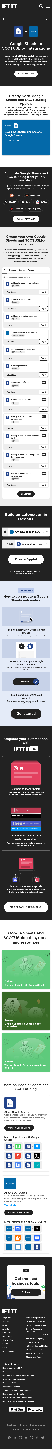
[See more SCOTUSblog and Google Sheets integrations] (33, 1247)
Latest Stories (10, 1364)
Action (16, 286)
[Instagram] (20, 1437)
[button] (48, 6)
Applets (5, 1329)
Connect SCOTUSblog (18, 1212)
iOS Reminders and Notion (37, 1346)
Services (5, 1321)
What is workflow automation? (15, 1379)
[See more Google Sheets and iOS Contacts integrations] (13, 1146)
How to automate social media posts (17, 1398)
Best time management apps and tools (18, 1375)
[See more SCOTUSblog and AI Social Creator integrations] (13, 1238)
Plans (4, 1347)
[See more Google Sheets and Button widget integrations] (13, 1156)
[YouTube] (26, 1437)
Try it (43, 292)
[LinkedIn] (15, 1437)
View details (11, 292)
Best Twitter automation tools (14, 1372)
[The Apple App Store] (17, 1409)
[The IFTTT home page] (9, 6)
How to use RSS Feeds (11, 1383)
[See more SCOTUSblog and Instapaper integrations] (13, 1247)
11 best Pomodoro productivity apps (17, 1390)
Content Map (7, 1340)
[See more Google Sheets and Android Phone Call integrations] (13, 1165)
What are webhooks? (11, 1387)
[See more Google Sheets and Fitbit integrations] (33, 1165)
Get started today (26, 74)
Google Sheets (23, 44)
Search (5, 1344)
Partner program (37, 1425)
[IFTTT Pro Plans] (44, 382)
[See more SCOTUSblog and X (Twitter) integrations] (33, 1228)
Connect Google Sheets (19, 1128)
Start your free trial (26, 907)
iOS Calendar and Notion (36, 1325)
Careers (23, 1425)
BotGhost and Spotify (35, 1339)
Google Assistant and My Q (37, 1335)
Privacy (26, 1429)
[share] (48, 19)
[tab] (4, 270)
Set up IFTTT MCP (26, 219)
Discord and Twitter (34, 1357)
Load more (26, 494)
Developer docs (8, 1351)
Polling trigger (19, 335)
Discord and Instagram (35, 1321)
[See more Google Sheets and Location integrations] (33, 1146)
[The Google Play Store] (35, 1409)
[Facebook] (9, 1437)
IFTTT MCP (6, 1333)
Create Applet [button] (26, 559)
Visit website (10, 1205)
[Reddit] (42, 1437)
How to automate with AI (12, 1368)
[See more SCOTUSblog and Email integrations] (33, 1238)
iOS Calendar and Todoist (36, 1350)
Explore (6, 1317)
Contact (16, 1429)
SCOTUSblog (14, 48)
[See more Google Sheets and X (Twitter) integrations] (33, 1156)
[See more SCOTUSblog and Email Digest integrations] (13, 1228)
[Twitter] (31, 1437)
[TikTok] (37, 1437)
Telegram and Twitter (34, 1353)
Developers (12, 1425)
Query (16, 386)
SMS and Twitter (32, 1342)
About (36, 1429)
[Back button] (4, 19)
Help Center (7, 1336)
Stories (5, 1325)
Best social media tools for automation (18, 1401)
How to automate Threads (13, 1394)
